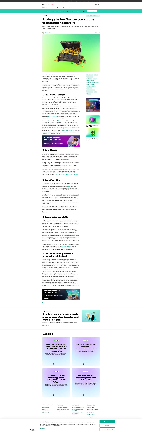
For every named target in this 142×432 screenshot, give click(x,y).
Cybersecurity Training (90, 414)
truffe (95, 91)
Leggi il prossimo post (47, 311)
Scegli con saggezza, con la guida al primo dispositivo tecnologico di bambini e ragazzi (60, 317)
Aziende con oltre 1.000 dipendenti (93, 1)
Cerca (99, 16)
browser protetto (65, 159)
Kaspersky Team (47, 32)
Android (95, 74)
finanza (94, 78)
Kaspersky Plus (45, 133)
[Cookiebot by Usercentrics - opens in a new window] (32, 430)
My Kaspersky (96, 4)
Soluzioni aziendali (90, 404)
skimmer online (73, 223)
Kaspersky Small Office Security (62, 407)
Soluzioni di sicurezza (46, 7)
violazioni (88, 93)
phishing (88, 86)
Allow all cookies (107, 421)
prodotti (45, 15)
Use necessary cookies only (107, 429)
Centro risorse (71, 7)
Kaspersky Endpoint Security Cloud (63, 409)
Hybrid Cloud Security (90, 412)
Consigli (56, 340)
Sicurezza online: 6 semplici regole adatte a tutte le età (85, 377)
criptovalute (89, 78)
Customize (107, 425)
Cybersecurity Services (90, 407)
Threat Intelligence (90, 416)
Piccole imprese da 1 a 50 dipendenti (65, 1)
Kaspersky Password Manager (55, 120)
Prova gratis (92, 11)
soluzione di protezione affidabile (57, 208)
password (92, 84)
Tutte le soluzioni (45, 412)
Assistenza (65, 7)
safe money (89, 88)
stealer (68, 186)
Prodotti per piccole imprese (62, 404)
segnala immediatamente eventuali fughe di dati (68, 127)
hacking (92, 80)
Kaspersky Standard (60, 174)
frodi (88, 80)
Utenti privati (54, 1)
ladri (88, 84)
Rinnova (54, 7)
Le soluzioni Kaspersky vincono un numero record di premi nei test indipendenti (92, 139)
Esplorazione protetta (66, 246)
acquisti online (89, 74)
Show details (42, 428)
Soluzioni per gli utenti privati (48, 404)
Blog (76, 7)
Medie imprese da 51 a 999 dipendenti (79, 1)
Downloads (59, 7)
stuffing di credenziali (53, 116)
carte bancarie (89, 76)
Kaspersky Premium (55, 133)
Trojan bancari (89, 91)
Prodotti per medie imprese (77, 404)
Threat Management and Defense (92, 409)
